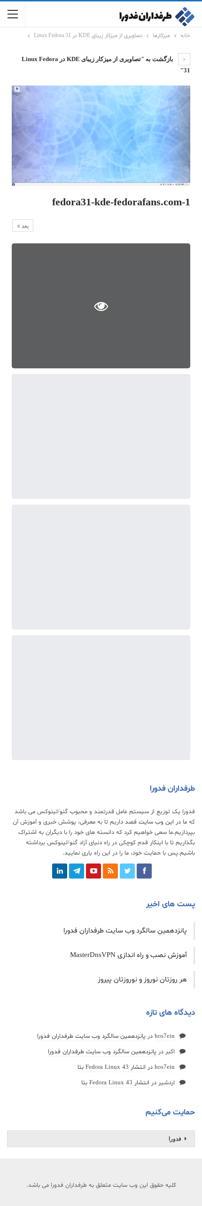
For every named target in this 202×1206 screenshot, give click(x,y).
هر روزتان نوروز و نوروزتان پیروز (142, 980)
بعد (24, 226)
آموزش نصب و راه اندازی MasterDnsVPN (128, 955)
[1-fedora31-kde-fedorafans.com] (101, 436)
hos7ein (165, 1036)
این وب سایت (156, 822)
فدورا (175, 1139)
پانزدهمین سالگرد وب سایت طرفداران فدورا (125, 931)
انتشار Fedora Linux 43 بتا (112, 1067)
